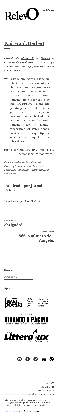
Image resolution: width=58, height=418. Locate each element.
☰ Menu (48, 10)
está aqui (27, 66)
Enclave (45, 57)
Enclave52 (36, 162)
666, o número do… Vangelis (36, 236)
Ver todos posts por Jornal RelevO (22, 201)
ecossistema (26, 166)
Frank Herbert (39, 166)
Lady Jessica (18, 170)
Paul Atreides (10, 173)
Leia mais (39, 405)
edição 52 (27, 57)
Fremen (7, 170)
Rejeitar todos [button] (31, 411)
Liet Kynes (44, 170)
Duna (17, 166)
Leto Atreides (31, 170)
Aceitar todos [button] (13, 411)
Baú (19, 162)
